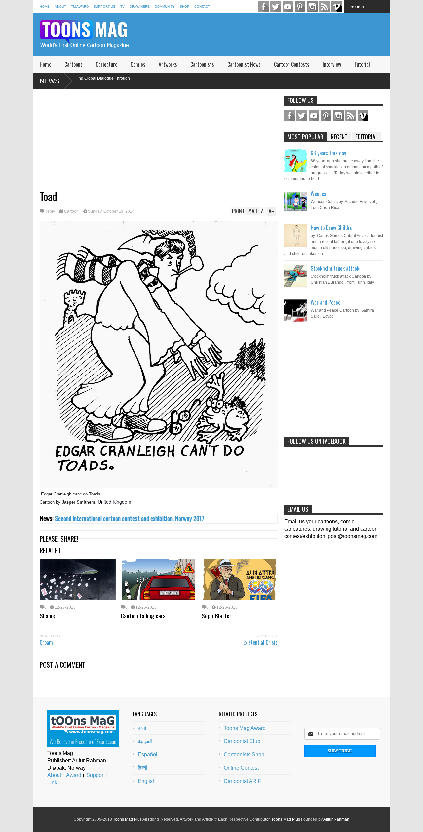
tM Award (80, 6)
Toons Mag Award (245, 728)
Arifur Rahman (336, 819)
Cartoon (71, 211)
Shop (184, 6)
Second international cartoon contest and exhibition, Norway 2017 (129, 518)
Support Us (104, 6)
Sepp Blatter (216, 615)
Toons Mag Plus (127, 819)
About (60, 6)
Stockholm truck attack (335, 268)
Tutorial (362, 64)
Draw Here (140, 6)
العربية (145, 741)
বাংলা (142, 728)
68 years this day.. (329, 153)
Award (73, 775)
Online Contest (241, 768)
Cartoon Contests (291, 64)
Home (45, 6)
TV (122, 6)
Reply (49, 211)
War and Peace (325, 302)
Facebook (263, 6)
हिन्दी (142, 768)
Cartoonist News (244, 64)
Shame (47, 615)
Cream (46, 642)
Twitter (275, 6)
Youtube (288, 6)
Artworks (168, 64)
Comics (138, 64)
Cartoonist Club (242, 741)
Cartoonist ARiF (242, 781)
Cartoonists (202, 64)
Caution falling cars (143, 615)
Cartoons (73, 64)
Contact (202, 6)
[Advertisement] (269, 35)
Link (52, 782)
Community (165, 6)
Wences (318, 194)
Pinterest (300, 6)
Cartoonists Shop (244, 754)
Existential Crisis (260, 642)
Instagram (312, 6)
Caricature (106, 64)
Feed (324, 6)
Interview (332, 64)
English (147, 781)
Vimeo (336, 6)
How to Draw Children (333, 228)
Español (147, 754)
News (49, 81)
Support (95, 775)
